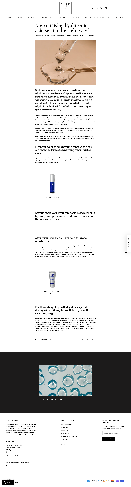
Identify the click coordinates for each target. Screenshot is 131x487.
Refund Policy (65, 433)
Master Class (99, 17)
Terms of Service (66, 442)
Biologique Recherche (48, 17)
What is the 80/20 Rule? (53, 399)
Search (63, 445)
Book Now (119, 17)
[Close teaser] (126, 252)
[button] (129, 243)
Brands (10, 17)
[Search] (93, 8)
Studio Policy (64, 427)
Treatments (87, 17)
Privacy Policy (65, 439)
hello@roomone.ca (14, 458)
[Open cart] (106, 8)
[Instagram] (6, 466)
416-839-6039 (15, 456)
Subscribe (109, 438)
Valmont (62, 17)
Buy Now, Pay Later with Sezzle (70, 436)
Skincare (20, 17)
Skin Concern (32, 17)
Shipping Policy (65, 430)
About (110, 17)
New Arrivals (74, 17)
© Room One (11, 479)
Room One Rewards (66, 424)
